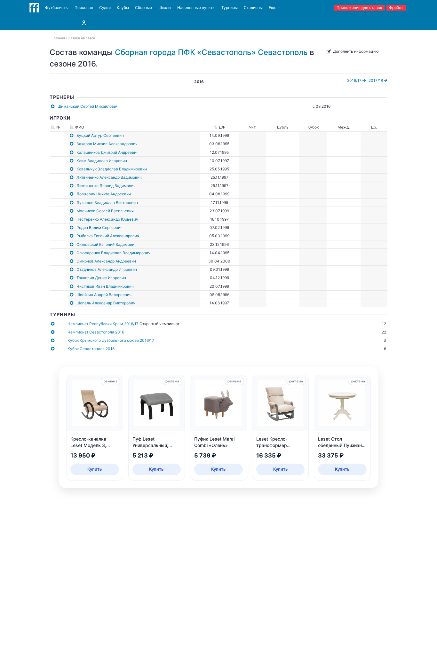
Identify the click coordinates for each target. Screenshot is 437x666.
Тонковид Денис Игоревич (101, 277)
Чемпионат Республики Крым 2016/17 (103, 323)
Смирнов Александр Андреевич (106, 261)
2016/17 (354, 80)
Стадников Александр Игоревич (106, 269)
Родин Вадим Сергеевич (99, 227)
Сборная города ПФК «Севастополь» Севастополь (211, 52)
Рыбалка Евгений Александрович (107, 235)
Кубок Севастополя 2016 (91, 348)
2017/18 (376, 80)
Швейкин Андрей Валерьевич (103, 294)
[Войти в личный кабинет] (83, 22)
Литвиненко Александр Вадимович (109, 177)
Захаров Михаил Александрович (107, 143)
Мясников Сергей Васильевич (105, 210)
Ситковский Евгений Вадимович (106, 244)
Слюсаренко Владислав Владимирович (113, 252)
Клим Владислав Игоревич (101, 160)
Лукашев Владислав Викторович (107, 202)
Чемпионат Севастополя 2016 (96, 332)
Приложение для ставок (359, 7)
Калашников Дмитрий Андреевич (107, 152)
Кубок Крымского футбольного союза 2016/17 (111, 340)
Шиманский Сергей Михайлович (88, 106)
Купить (94, 469)
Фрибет (396, 7)
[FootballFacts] (34, 7)
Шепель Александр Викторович (105, 303)
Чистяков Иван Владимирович (105, 286)
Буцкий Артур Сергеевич (100, 135)
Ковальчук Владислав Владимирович (111, 169)
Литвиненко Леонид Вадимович (106, 185)
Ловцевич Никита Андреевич (103, 194)
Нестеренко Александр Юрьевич (107, 219)
